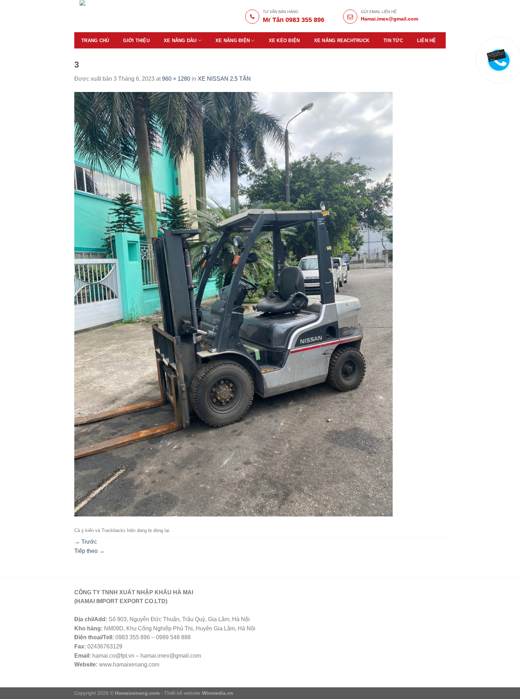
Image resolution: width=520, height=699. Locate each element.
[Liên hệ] (497, 55)
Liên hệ (426, 40)
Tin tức (393, 40)
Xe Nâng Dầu (180, 40)
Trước (85, 542)
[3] (233, 304)
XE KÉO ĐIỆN (284, 40)
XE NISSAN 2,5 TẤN (224, 79)
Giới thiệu (136, 40)
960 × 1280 (176, 79)
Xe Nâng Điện (232, 40)
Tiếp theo (89, 551)
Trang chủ (95, 40)
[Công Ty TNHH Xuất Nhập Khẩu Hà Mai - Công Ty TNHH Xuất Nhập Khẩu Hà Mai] (130, 16)
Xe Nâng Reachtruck (342, 40)
